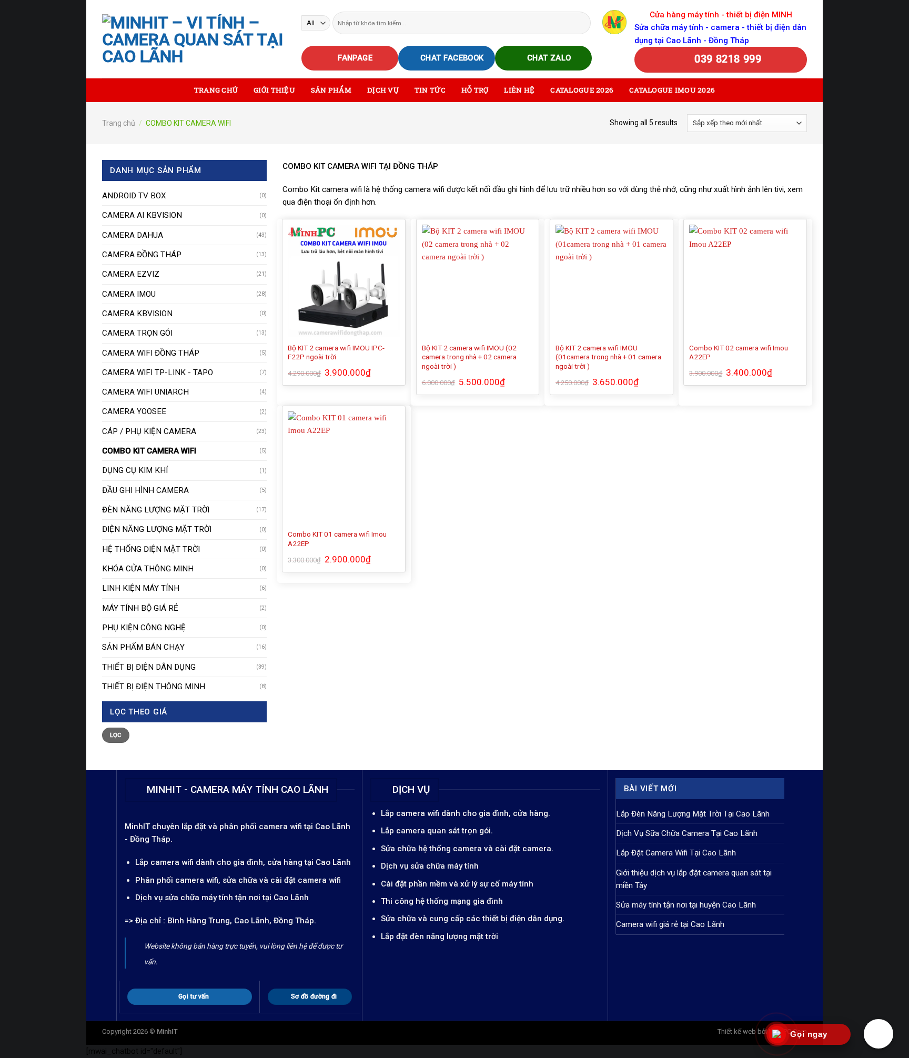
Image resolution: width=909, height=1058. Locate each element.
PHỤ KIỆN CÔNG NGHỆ (144, 627)
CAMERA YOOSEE (134, 411)
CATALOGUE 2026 (581, 90)
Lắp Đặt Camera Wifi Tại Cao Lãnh (676, 853)
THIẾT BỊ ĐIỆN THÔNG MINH (153, 686)
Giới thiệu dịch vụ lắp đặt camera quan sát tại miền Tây (694, 879)
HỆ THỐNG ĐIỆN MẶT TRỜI (151, 549)
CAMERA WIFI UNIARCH (145, 392)
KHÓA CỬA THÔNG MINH (148, 568)
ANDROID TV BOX (134, 195)
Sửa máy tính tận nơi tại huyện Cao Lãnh (686, 905)
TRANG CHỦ (216, 90)
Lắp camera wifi (164, 862)
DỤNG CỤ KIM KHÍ (135, 470)
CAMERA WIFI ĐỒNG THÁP (150, 353)
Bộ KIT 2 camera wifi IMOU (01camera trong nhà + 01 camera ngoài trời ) (608, 357)
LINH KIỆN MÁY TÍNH (140, 588)
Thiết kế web (737, 1031)
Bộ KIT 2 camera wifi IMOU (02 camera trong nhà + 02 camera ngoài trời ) (469, 357)
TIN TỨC (430, 90)
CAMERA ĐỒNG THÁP (141, 254)
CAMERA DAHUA (132, 235)
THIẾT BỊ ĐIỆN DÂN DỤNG (149, 667)
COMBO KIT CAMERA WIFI (149, 451)
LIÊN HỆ (519, 90)
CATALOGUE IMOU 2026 (672, 90)
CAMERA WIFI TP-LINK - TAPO (157, 372)
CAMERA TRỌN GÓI (137, 333)
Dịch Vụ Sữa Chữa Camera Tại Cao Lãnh (687, 833)
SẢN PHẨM (331, 90)
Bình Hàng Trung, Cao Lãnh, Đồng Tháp (240, 920)
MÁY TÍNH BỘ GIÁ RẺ (140, 608)
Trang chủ (118, 123)
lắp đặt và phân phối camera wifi (241, 826)
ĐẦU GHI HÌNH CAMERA (145, 490)
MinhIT (138, 826)
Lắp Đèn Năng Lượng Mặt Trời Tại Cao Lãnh (693, 814)
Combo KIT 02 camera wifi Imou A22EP (738, 352)
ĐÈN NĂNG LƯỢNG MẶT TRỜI (155, 510)
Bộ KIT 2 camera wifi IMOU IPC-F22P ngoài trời (336, 352)
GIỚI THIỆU (274, 90)
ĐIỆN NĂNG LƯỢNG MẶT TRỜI (156, 529)
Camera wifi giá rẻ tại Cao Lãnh (670, 924)
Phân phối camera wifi (176, 880)
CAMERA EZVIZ (130, 274)
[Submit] (582, 23)
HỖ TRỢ (475, 90)
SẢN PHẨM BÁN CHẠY (143, 647)
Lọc (116, 735)
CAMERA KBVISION (137, 313)
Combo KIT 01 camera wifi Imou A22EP (337, 539)
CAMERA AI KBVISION (142, 215)
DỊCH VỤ (383, 90)
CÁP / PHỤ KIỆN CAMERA (149, 431)
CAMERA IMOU (129, 294)
